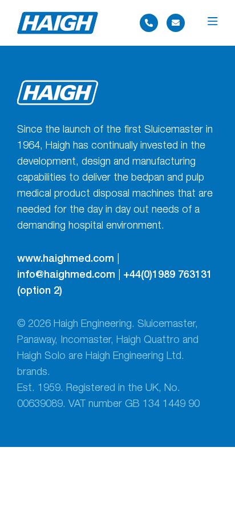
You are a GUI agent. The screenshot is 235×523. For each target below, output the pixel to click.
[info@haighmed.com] (176, 23)
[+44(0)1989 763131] (149, 23)
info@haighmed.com (66, 275)
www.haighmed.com (65, 259)
